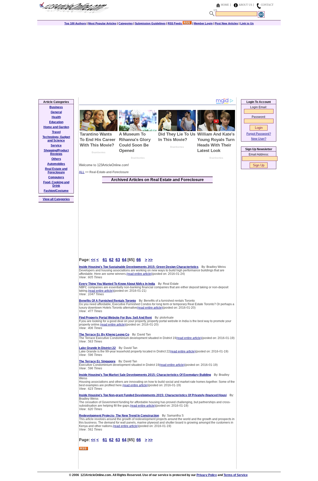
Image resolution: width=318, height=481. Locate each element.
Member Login (203, 23)
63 (118, 260)
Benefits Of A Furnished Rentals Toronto (107, 300)
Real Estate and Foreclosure (56, 170)
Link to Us (247, 23)
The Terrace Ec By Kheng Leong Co (104, 334)
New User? (258, 139)
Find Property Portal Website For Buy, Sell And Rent (115, 317)
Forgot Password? (258, 134)
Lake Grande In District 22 (97, 348)
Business (56, 107)
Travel (56, 132)
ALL (81, 172)
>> (150, 260)
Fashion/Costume (56, 190)
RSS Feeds (175, 23)
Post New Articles (226, 23)
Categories (126, 23)
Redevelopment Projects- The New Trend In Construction (119, 415)
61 (105, 260)
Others (56, 159)
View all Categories (56, 199)
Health (56, 117)
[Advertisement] (159, 60)
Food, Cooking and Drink (56, 184)
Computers (56, 177)
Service (56, 145)
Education (56, 122)
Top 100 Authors (75, 23)
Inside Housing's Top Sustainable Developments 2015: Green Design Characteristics (139, 267)
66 (138, 260)
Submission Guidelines (150, 23)
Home (225, 4)
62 (111, 260)
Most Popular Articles (102, 23)
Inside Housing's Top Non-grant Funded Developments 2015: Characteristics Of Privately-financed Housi (153, 395)
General (56, 112)
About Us (245, 4)
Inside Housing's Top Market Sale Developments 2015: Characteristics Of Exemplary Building (145, 375)
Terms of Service (236, 475)
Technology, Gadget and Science (56, 138)
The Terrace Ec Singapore (97, 361)
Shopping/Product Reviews (56, 152)
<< (93, 260)
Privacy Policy (207, 475)
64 (124, 260)
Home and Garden (56, 127)
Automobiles (56, 164)
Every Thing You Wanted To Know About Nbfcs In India (117, 284)
